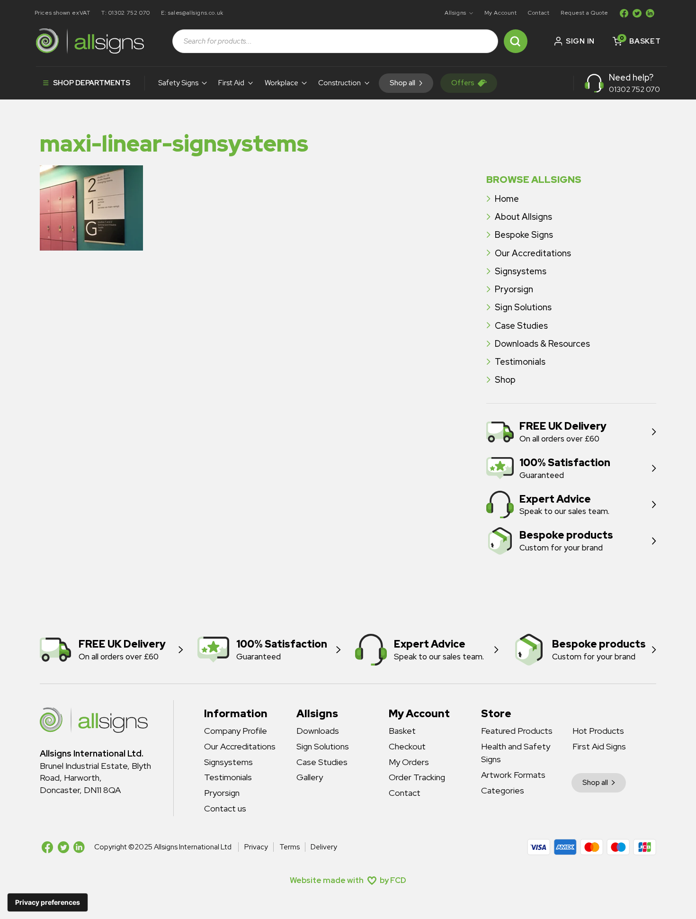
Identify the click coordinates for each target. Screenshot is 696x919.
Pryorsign (514, 289)
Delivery (324, 847)
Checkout (407, 746)
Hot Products (598, 731)
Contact (538, 13)
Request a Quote (584, 13)
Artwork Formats (513, 775)
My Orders (409, 762)
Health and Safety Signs (515, 752)
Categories (502, 790)
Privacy (256, 847)
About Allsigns (523, 217)
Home (507, 199)
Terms (289, 847)
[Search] (515, 41)
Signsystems (520, 271)
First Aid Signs (599, 746)
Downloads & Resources (542, 344)
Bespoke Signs (524, 235)
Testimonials (520, 362)
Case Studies (521, 326)
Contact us (225, 808)
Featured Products (517, 731)
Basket (402, 731)
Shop (505, 380)
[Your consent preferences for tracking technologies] (48, 902)
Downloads (317, 731)
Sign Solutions (523, 307)
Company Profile (235, 731)
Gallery (309, 777)
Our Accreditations (533, 253)
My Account (500, 13)
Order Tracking (417, 777)
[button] (459, 13)
